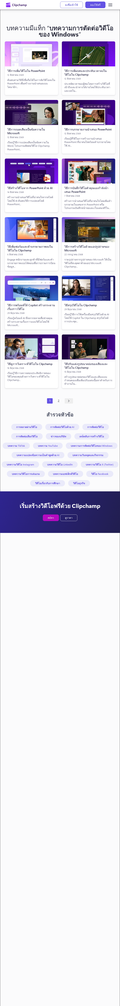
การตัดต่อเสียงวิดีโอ (27, 436)
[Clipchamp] (16, 4)
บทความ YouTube (48, 445)
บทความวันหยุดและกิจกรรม (87, 455)
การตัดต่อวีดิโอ (95, 427)
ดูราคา (68, 517)
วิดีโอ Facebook (99, 473)
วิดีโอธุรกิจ (79, 483)
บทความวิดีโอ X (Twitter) (99, 464)
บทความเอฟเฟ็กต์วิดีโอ (65, 473)
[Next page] (69, 401)
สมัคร (51, 517)
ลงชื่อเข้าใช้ (71, 4)
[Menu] (110, 5)
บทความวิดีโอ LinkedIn (60, 464)
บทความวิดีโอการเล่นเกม (26, 473)
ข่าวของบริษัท (58, 436)
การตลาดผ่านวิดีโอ (26, 427)
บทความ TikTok (16, 445)
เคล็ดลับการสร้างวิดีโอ (91, 436)
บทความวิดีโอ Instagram (20, 464)
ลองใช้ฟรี (95, 4)
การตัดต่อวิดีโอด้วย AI (62, 427)
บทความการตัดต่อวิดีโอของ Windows (91, 445)
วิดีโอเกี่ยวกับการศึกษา (47, 483)
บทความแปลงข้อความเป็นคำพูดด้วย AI (38, 455)
